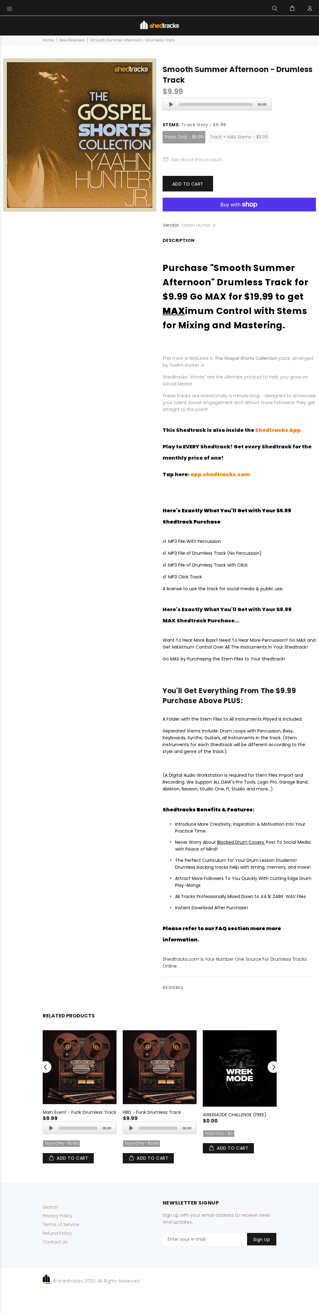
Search (50, 1207)
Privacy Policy (58, 1216)
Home (48, 40)
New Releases (72, 40)
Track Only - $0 (219, 1133)
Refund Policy (57, 1233)
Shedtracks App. (278, 430)
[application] (217, 104)
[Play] (171, 104)
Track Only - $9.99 (61, 1143)
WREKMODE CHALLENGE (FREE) (234, 1115)
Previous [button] (45, 1067)
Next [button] (273, 1067)
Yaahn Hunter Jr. (199, 225)
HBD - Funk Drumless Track (152, 1112)
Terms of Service (61, 1224)
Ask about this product (196, 160)
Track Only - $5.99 (184, 137)
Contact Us (55, 1242)
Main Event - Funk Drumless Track (79, 1112)
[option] (80, 1092)
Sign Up (261, 1239)
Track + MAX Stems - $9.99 (239, 137)
